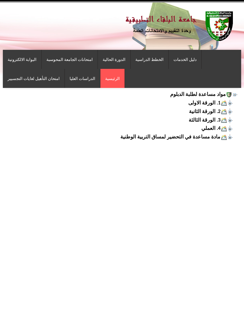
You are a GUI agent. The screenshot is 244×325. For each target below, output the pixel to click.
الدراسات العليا (82, 78)
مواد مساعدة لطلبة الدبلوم (198, 94)
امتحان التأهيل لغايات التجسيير (34, 78)
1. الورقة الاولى (204, 103)
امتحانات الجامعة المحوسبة (69, 59)
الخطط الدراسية (149, 59)
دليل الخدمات (185, 59)
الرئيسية (112, 78)
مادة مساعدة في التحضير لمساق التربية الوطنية (170, 137)
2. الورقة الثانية (204, 111)
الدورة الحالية (114, 59)
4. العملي (210, 128)
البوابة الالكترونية (22, 59)
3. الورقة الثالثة (204, 120)
